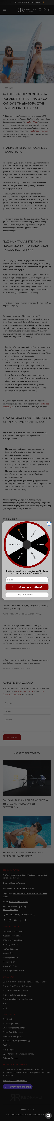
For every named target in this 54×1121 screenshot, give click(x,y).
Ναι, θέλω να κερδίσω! (27, 587)
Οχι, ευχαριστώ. (27, 594)
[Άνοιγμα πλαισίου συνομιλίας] (48, 1115)
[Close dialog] (49, 524)
